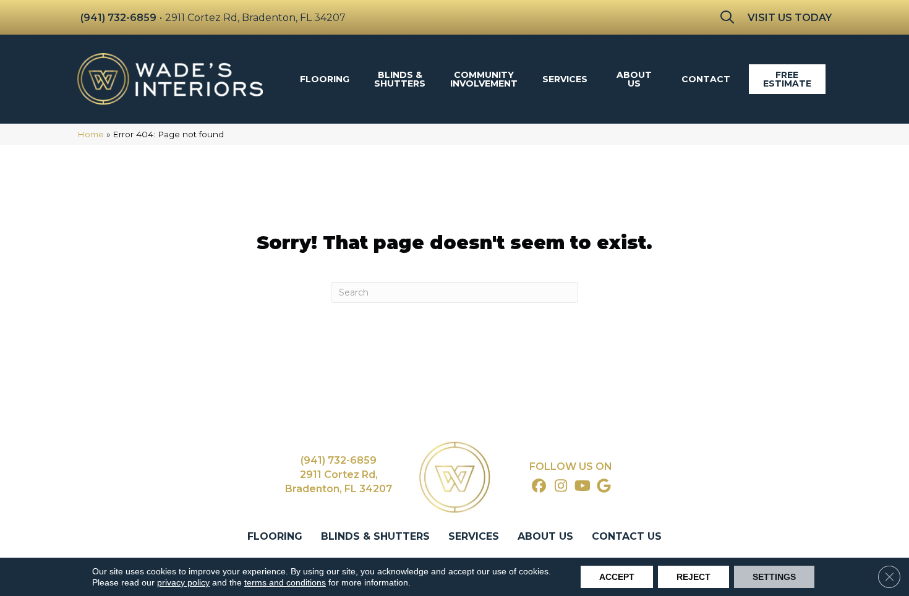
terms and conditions (285, 582)
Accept (616, 577)
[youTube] (583, 487)
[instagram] (561, 487)
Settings (774, 577)
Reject (693, 577)
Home (90, 134)
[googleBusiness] (604, 487)
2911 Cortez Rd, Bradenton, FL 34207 (255, 17)
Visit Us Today (790, 17)
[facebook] (539, 487)
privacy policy (183, 582)
